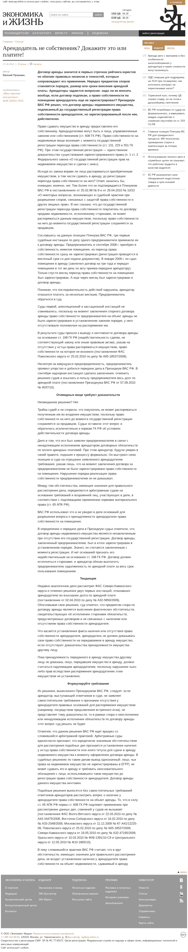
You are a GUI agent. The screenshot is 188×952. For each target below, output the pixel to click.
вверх (183, 872)
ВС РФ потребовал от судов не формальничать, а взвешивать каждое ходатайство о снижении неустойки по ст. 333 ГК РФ (166, 117)
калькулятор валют (122, 21)
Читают (149, 42)
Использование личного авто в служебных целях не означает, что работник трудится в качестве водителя (166, 162)
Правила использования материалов (53, 933)
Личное (77, 33)
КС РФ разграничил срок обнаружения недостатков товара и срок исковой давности (164, 180)
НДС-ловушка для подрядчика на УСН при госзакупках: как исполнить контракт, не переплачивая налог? (166, 83)
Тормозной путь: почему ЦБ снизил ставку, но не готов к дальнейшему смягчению (165, 99)
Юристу (61, 33)
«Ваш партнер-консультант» (13, 97)
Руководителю (17, 33)
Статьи (22, 64)
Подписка (100, 33)
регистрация (157, 33)
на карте (73, 937)
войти (145, 33)
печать (37, 64)
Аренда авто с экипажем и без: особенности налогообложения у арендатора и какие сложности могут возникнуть (166, 63)
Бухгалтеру (42, 33)
